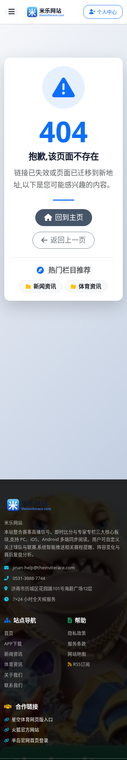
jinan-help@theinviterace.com (43, 568)
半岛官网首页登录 (29, 740)
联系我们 (13, 685)
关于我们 (13, 675)
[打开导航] (11, 12)
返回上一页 (68, 240)
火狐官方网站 (25, 730)
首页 (8, 633)
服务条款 (77, 644)
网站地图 (77, 654)
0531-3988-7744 (28, 578)
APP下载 (13, 644)
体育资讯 (89, 286)
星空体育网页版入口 (32, 719)
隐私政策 (77, 633)
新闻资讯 (44, 286)
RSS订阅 (81, 664)
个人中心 (107, 11)
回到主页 (69, 217)
